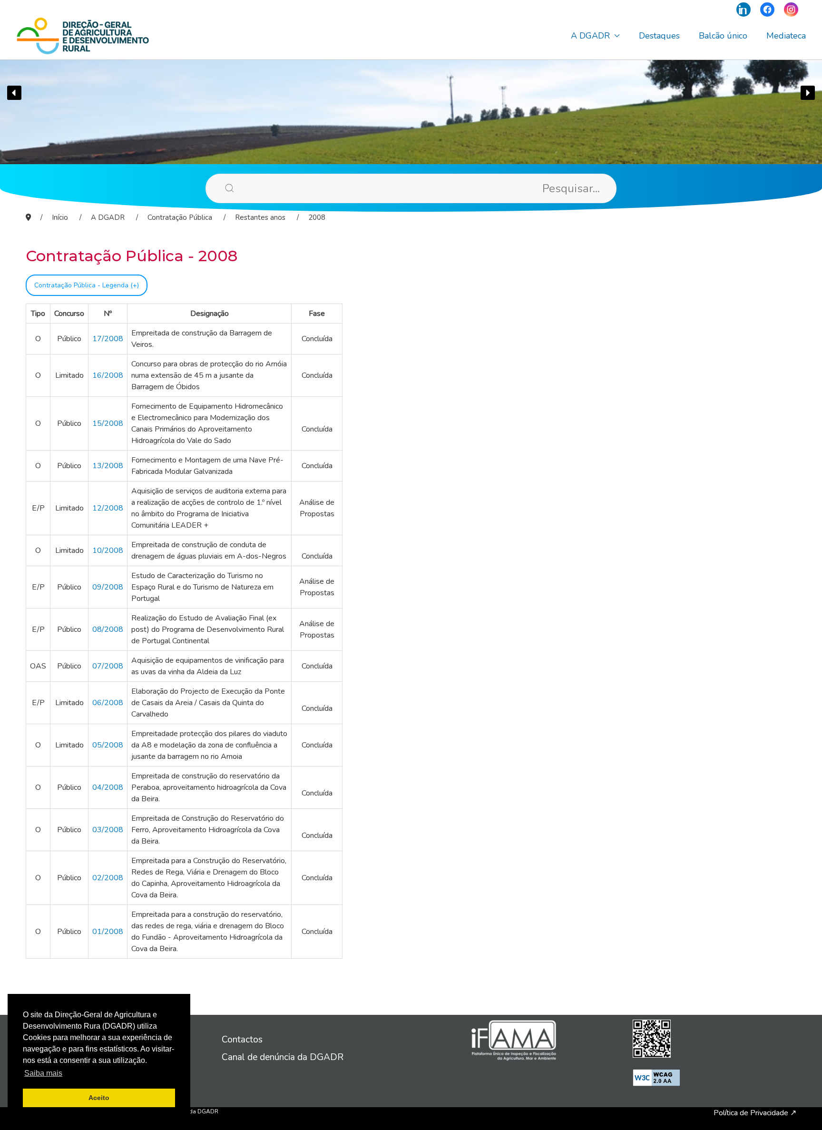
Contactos (242, 1039)
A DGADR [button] (590, 35)
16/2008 (107, 375)
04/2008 (107, 787)
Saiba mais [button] (43, 1073)
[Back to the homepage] (82, 36)
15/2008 (107, 423)
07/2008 (107, 666)
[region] (411, 92)
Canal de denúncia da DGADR (282, 1057)
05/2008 (107, 745)
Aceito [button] (98, 1097)
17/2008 (107, 339)
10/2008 (107, 550)
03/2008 (107, 830)
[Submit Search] (215, 188)
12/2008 (107, 508)
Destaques (659, 35)
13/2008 (107, 466)
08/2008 (107, 629)
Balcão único (723, 35)
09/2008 (107, 587)
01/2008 (107, 931)
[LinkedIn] (743, 9)
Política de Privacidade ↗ (755, 1113)
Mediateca (786, 35)
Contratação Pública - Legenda (82, 285)
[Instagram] (791, 9)
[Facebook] (767, 9)
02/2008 (107, 878)
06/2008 (107, 703)
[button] (14, 93)
